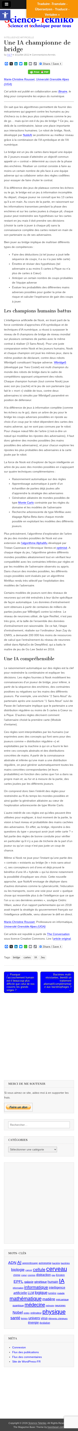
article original (62, 938)
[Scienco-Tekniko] (39, 19)
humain (53, 1281)
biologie (18, 1270)
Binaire (62, 91)
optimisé (62, 547)
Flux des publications (25, 1352)
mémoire (50, 1305)
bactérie (56, 1263)
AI (19, 1262)
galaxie (28, 1281)
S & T (9, 54)
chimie (16, 1275)
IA (35, 957)
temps (24, 1318)
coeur (24, 1275)
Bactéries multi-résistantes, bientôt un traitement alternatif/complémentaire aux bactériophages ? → (57, 982)
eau (53, 1275)
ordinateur (36, 1313)
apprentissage (30, 1263)
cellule (39, 1269)
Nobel (18, 1312)
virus (44, 1318)
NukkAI (27, 135)
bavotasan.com (56, 1427)
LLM (31, 1293)
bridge (16, 957)
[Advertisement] (39, 1036)
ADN (12, 1263)
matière (48, 1299)
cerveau (56, 1269)
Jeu (43, 957)
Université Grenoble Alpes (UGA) (25, 926)
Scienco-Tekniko (37, 1423)
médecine (35, 1304)
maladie (61, 1293)
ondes (27, 1313)
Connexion (19, 1347)
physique (54, 1311)
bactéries (65, 1263)
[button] (5, 15)
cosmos (31, 1275)
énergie (33, 1322)
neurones (60, 1305)
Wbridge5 (60, 362)
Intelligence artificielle (19, 37)
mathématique (26, 1298)
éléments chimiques (58, 1318)
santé (15, 1318)
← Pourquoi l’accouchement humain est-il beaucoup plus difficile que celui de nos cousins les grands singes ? (21, 982)
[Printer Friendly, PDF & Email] (39, 71)
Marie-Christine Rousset (19, 79)
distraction (43, 1274)
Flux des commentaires (27, 1357)
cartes (27, 957)
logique (41, 1292)
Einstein (60, 1275)
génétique (40, 1281)
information (18, 1288)
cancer (28, 1270)
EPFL (18, 1281)
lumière (52, 1293)
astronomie (45, 1263)
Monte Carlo (26, 502)
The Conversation (58, 934)
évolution (45, 1322)
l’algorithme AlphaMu (34, 543)
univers (34, 1318)
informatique (36, 1287)
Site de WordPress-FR (26, 1361)
